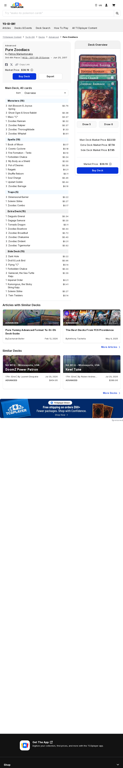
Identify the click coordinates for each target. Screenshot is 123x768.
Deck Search (43, 28)
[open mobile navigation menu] (5, 5)
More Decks (110, 393)
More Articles (109, 347)
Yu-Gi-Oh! (9, 23)
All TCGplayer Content (84, 28)
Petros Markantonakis (20, 54)
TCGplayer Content (12, 37)
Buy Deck (24, 76)
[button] (117, 13)
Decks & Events (23, 28)
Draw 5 (86, 124)
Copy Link (25, 64)
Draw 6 (108, 124)
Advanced (54, 37)
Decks (42, 37)
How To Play (61, 28)
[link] (17, 5)
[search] (58, 13)
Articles (7, 28)
